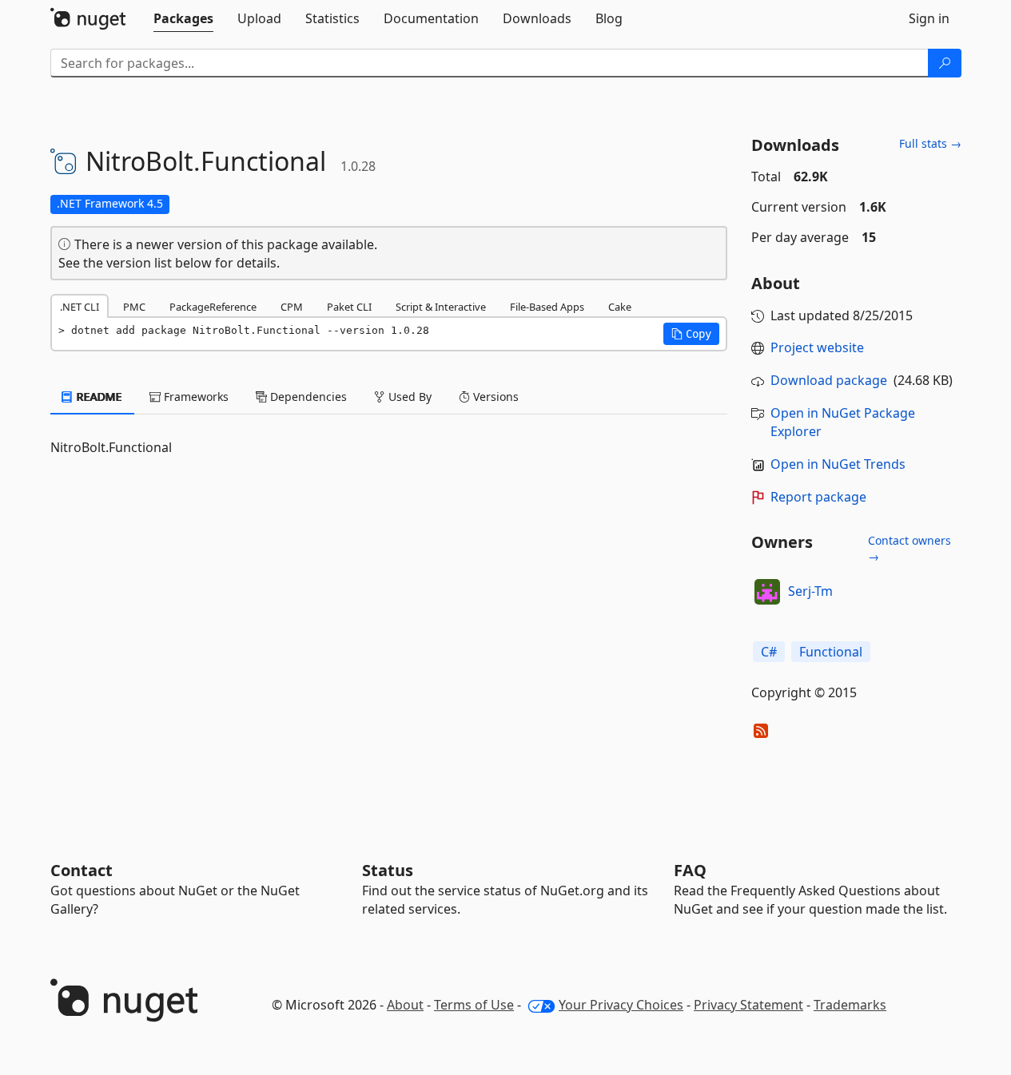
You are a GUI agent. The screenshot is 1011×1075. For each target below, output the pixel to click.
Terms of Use (474, 1005)
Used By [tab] (408, 396)
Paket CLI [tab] (349, 306)
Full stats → (930, 143)
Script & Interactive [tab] (441, 306)
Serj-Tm (810, 591)
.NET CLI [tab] (79, 306)
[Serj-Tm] (767, 591)
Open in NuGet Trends (838, 464)
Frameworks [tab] (195, 396)
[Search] (944, 63)
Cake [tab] (619, 306)
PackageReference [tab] (213, 306)
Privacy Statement (748, 1005)
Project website (817, 347)
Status (387, 870)
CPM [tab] (292, 306)
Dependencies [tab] (307, 396)
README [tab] (98, 396)
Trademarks (850, 1005)
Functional (830, 651)
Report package (818, 497)
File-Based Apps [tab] (547, 306)
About (405, 1005)
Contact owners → (909, 548)
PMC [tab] (134, 306)
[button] (691, 334)
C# (769, 651)
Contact (81, 870)
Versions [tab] (494, 396)
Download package (828, 380)
